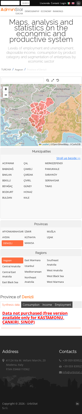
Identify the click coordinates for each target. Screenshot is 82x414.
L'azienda (45, 3)
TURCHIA (6, 69)
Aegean (19, 69)
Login (63, 3)
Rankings (58, 11)
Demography (32, 11)
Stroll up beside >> (68, 158)
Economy (46, 11)
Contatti (55, 3)
